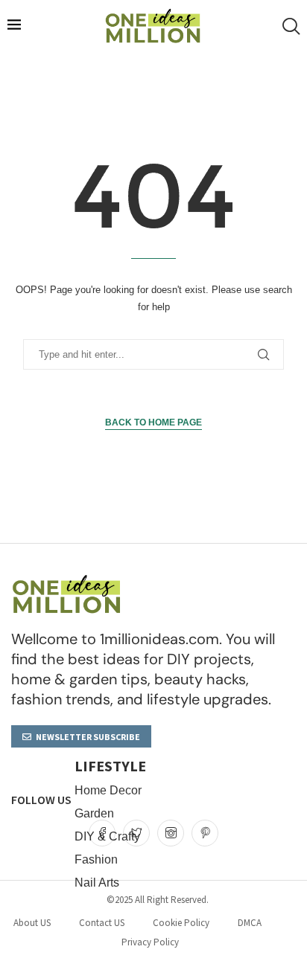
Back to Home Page (153, 422)
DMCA (250, 922)
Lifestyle (110, 766)
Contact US (101, 922)
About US (32, 922)
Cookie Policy (181, 922)
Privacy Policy (150, 942)
